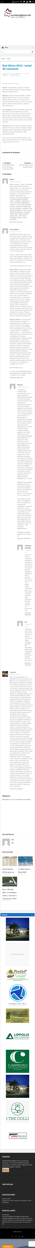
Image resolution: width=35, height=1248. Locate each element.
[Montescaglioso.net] (18, 13)
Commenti (5, 75)
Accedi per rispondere (16, 222)
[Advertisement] (18, 30)
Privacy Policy (17, 1232)
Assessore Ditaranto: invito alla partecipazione (26, 165)
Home (3, 59)
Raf (13, 840)
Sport (8, 59)
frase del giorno (5, 1215)
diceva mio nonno (6, 1199)
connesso (12, 799)
